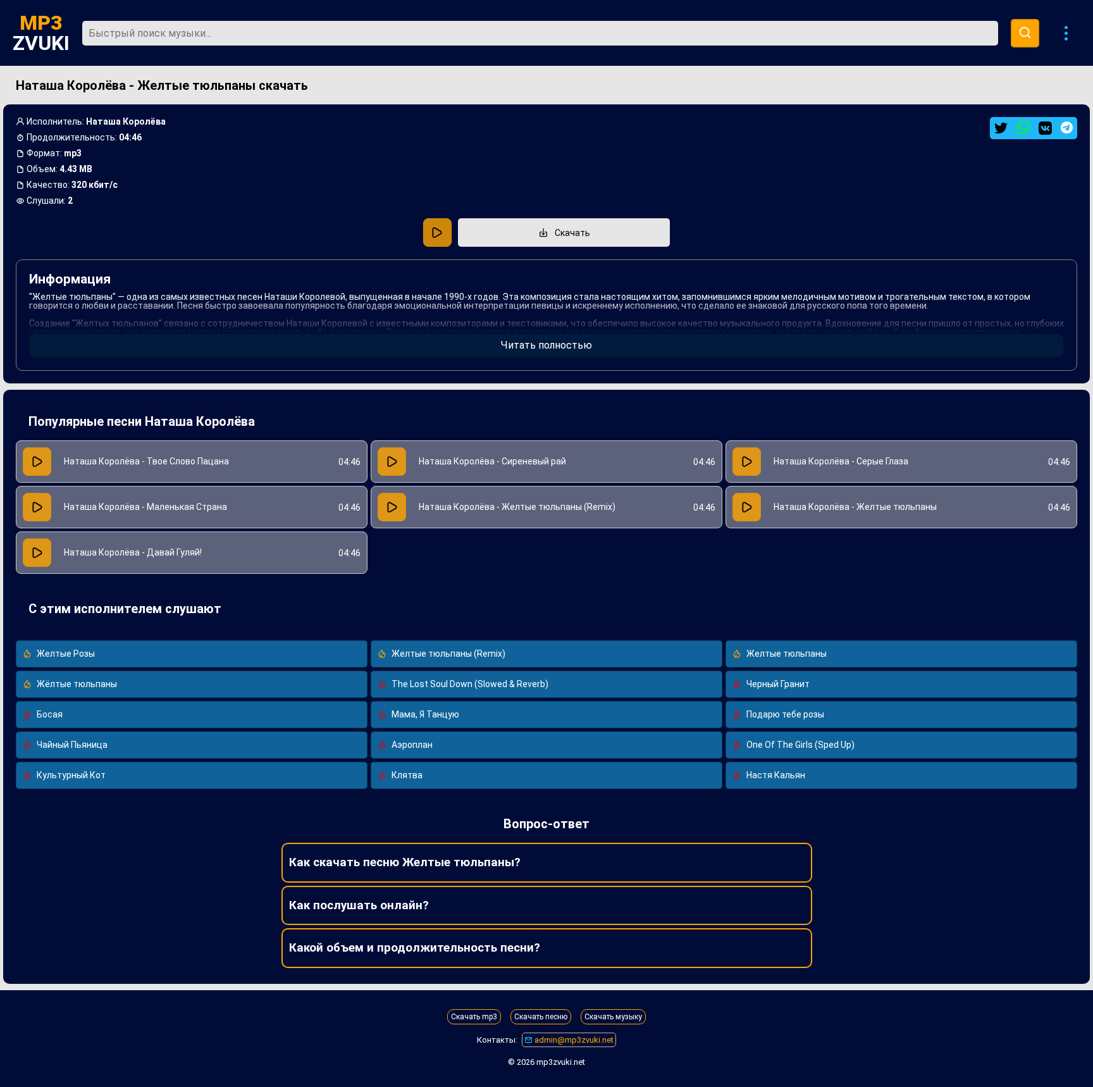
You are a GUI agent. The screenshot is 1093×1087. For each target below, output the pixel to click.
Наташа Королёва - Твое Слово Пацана (146, 461)
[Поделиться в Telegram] (1066, 127)
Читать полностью (546, 345)
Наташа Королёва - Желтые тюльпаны (855, 507)
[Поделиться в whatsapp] (1023, 128)
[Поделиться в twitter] (1001, 128)
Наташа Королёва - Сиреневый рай (492, 461)
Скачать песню (540, 1016)
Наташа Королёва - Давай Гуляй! (133, 552)
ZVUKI (41, 33)
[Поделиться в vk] (1045, 128)
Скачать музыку (613, 1016)
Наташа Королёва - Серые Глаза (841, 461)
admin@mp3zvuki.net (573, 1040)
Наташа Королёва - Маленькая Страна (145, 507)
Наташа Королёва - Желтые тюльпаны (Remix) (517, 507)
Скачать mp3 (474, 1016)
